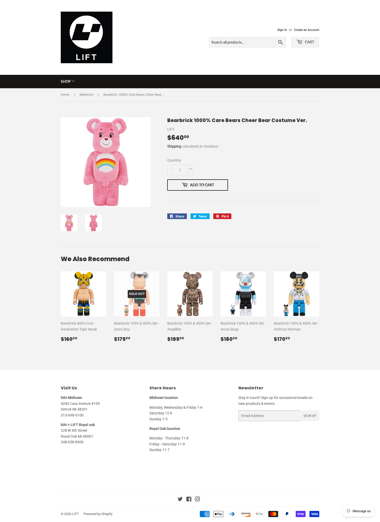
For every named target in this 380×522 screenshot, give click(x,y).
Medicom (86, 95)
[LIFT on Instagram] (197, 500)
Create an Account (306, 30)
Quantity (174, 160)
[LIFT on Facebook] (189, 500)
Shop (66, 81)
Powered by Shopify (97, 514)
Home (65, 95)
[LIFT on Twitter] (180, 500)
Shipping (174, 146)
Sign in (282, 30)
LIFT (75, 514)
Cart (309, 42)
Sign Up (309, 416)
